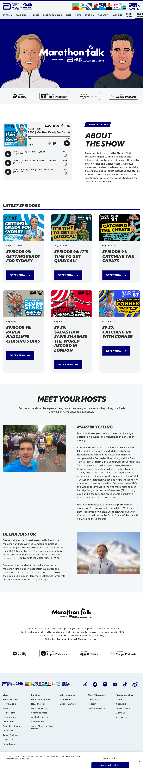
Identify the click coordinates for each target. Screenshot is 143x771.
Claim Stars (8, 721)
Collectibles (9, 730)
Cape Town (8, 739)
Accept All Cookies (110, 765)
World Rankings (39, 708)
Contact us (121, 717)
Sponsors (121, 704)
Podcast (92, 704)
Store (119, 699)
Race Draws (9, 744)
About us (120, 713)
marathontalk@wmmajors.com (80, 639)
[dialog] (71, 761)
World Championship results (42, 727)
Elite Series (65, 699)
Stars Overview (10, 699)
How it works (9, 704)
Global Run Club (67, 704)
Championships (39, 713)
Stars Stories (9, 717)
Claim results (37, 721)
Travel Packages (11, 735)
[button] (7, 15)
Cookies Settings (110, 758)
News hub (93, 699)
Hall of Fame (9, 713)
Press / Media (123, 708)
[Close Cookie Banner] (140, 761)
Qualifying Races (39, 717)
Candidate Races (11, 726)
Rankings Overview (41, 699)
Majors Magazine (96, 708)
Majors (6, 708)
